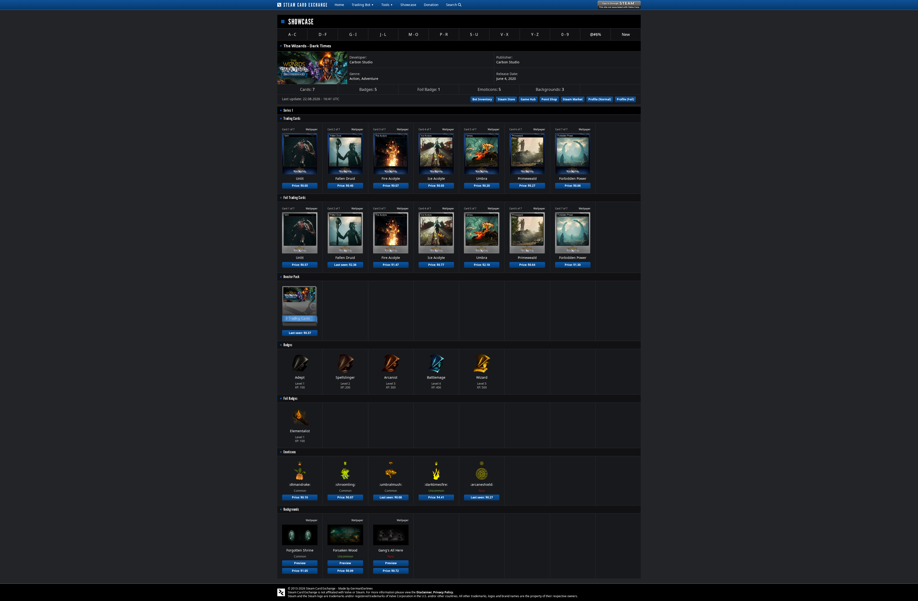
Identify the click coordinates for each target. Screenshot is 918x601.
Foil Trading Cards (295, 197)
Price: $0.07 (391, 186)
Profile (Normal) (599, 99)
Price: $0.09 (345, 571)
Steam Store (506, 99)
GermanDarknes (361, 588)
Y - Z (535, 34)
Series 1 (288, 110)
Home (339, 4)
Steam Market (573, 99)
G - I (352, 34)
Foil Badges (291, 398)
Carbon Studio (361, 62)
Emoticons (290, 452)
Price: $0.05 (300, 186)
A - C (292, 34)
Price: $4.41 (436, 497)
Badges (288, 345)
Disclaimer (424, 592)
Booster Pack (292, 276)
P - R (444, 34)
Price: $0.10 (300, 497)
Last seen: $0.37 (300, 333)
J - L (383, 34)
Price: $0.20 (482, 186)
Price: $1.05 (300, 571)
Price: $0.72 (391, 571)
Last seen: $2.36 (345, 265)
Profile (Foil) (625, 99)
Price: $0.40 (345, 186)
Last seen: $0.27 (482, 497)
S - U (474, 34)
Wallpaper (311, 129)
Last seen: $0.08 (391, 497)
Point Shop (549, 99)
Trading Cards (292, 118)
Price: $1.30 (573, 265)
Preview (300, 563)
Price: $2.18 (482, 265)
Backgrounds (291, 509)
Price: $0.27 (527, 186)
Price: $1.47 (391, 265)
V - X (504, 34)
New (626, 34)
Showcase (408, 4)
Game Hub (528, 99)
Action (355, 78)
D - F (323, 34)
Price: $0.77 (436, 265)
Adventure (369, 78)
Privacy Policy (443, 592)
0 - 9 (565, 34)
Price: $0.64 (527, 265)
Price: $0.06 (573, 186)
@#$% (595, 34)
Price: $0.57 (300, 265)
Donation (431, 4)
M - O (413, 34)
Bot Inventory (482, 99)
